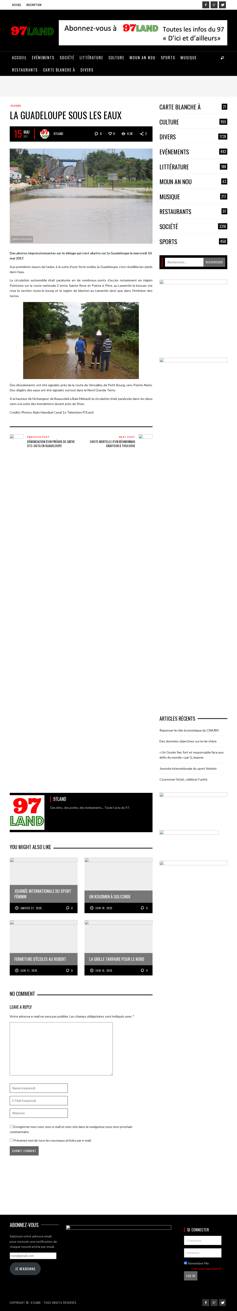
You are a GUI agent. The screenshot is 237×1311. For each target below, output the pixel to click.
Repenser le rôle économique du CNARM (188, 730)
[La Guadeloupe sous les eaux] (81, 196)
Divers (16, 105)
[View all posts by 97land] (44, 134)
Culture (192, 122)
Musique (192, 196)
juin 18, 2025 (103, 908)
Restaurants (192, 211)
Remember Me (198, 1263)
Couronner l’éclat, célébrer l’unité (183, 779)
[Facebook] (205, 4)
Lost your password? (206, 1269)
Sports (192, 241)
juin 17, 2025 (28, 970)
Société (192, 226)
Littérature (192, 167)
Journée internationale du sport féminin (188, 768)
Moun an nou (192, 181)
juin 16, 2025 (103, 970)
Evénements (192, 152)
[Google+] (214, 4)
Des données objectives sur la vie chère (188, 741)
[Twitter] (222, 4)
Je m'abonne (25, 1268)
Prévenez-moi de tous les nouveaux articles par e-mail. (52, 1140)
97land (58, 133)
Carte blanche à (192, 107)
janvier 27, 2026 (31, 908)
